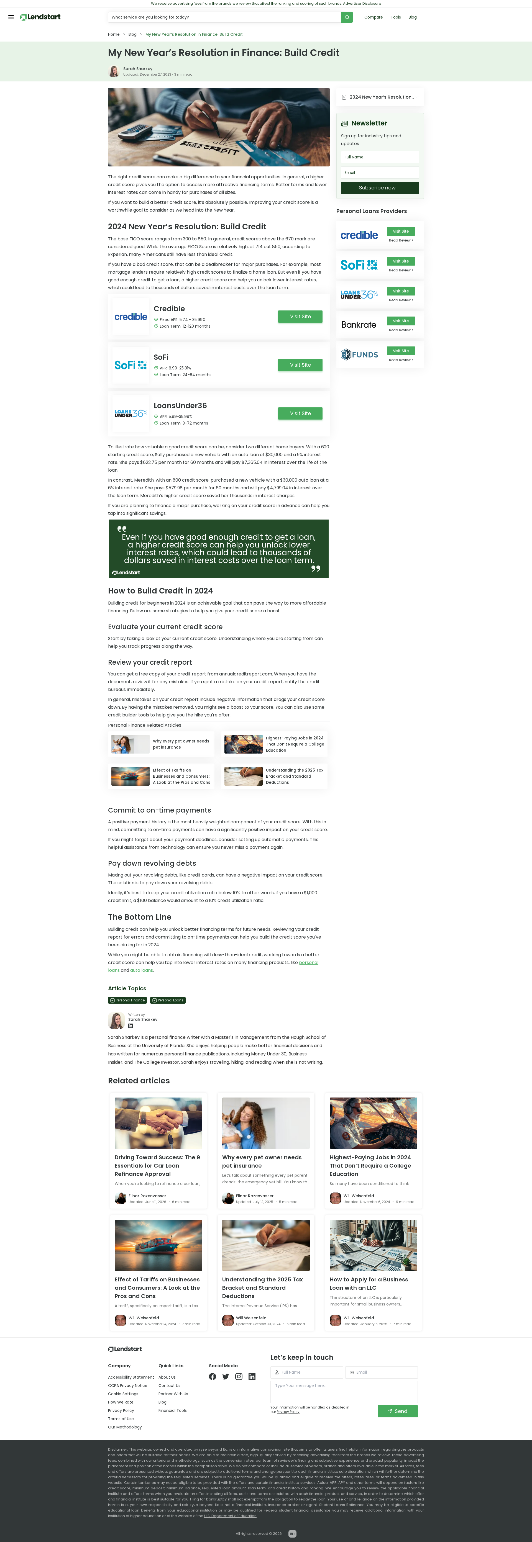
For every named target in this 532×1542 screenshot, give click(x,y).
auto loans (141, 970)
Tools (396, 17)
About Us (167, 1377)
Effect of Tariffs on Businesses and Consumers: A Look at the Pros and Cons (157, 1288)
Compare (373, 17)
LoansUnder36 (180, 406)
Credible (169, 309)
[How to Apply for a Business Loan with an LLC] (373, 1245)
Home (114, 34)
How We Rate (121, 1402)
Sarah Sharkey (137, 68)
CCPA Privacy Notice (127, 1385)
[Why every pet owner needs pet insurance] (266, 1123)
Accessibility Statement (131, 1377)
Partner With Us (173, 1394)
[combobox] (225, 17)
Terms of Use (121, 1419)
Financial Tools (172, 1410)
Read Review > (401, 240)
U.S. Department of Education (230, 1515)
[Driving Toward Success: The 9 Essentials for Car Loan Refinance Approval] (158, 1123)
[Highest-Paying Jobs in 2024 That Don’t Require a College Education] (373, 1123)
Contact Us (169, 1385)
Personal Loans (170, 1000)
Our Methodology (125, 1427)
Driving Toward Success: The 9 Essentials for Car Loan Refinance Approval (157, 1165)
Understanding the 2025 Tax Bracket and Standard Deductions (262, 1288)
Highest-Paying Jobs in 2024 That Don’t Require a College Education (370, 1165)
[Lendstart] (40, 17)
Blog (413, 17)
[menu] (11, 17)
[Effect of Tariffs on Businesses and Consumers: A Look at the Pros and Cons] (158, 1245)
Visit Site (401, 231)
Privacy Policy (121, 1410)
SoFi (161, 357)
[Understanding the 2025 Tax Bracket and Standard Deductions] (266, 1245)
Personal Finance (130, 1000)
